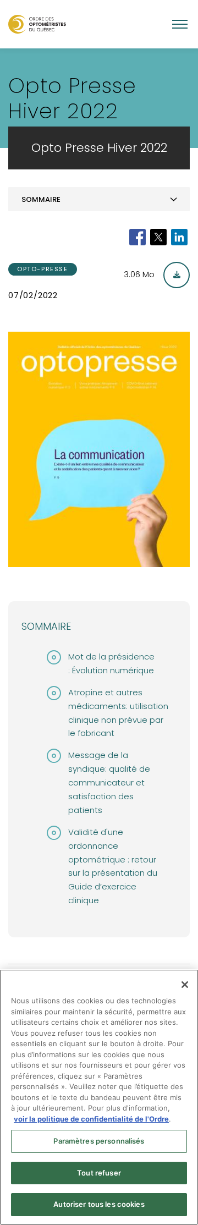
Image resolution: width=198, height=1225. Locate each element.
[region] (99, 1097)
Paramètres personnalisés (98, 1140)
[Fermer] (185, 985)
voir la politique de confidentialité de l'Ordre (91, 1118)
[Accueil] (37, 24)
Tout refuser (99, 1172)
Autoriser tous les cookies (98, 1204)
